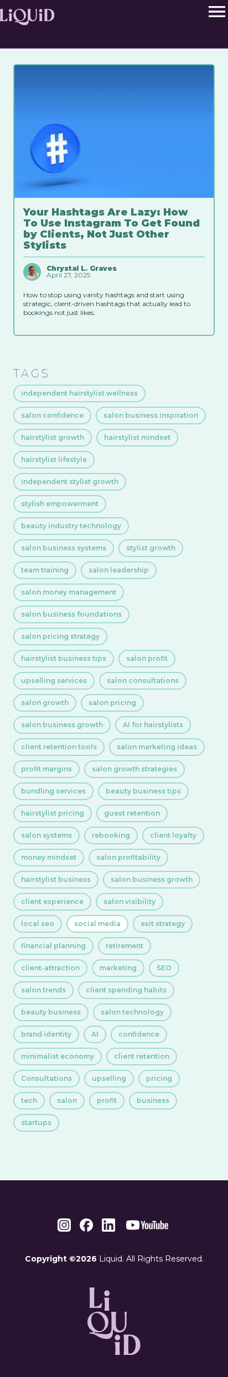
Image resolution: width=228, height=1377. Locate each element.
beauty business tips (143, 791)
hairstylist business (56, 879)
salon (67, 1100)
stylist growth (150, 548)
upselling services (54, 680)
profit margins (46, 769)
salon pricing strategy (60, 636)
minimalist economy (57, 1056)
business (153, 1100)
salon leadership (119, 570)
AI (95, 1034)
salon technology (132, 1012)
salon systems (46, 835)
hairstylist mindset (137, 437)
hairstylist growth (52, 437)
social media (97, 923)
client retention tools (59, 747)
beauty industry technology (71, 526)
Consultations (46, 1078)
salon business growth (62, 725)
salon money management (68, 592)
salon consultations (143, 680)
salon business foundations (71, 614)
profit (107, 1100)
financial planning (53, 946)
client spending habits (126, 990)
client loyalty (173, 835)
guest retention (132, 813)
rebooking (111, 835)
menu (217, 12)
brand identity (46, 1034)
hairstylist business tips (63, 658)
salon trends (43, 990)
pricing (159, 1078)
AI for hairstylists (153, 725)
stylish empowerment (60, 504)
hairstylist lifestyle (54, 459)
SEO (164, 968)
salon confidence (52, 415)
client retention (141, 1056)
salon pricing (112, 702)
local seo (37, 923)
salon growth (45, 702)
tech (29, 1100)
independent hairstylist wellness (79, 393)
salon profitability (128, 857)
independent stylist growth (69, 481)
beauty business (51, 1012)
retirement (124, 946)
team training (45, 570)
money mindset (48, 857)
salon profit (147, 658)
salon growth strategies (134, 769)
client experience (52, 901)
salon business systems (63, 548)
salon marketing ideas (157, 747)
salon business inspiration (150, 415)
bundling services (53, 791)
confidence (138, 1034)
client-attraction (50, 968)
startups (36, 1122)
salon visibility (129, 901)
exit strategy (163, 923)
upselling (109, 1078)
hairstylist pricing (52, 813)
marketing (118, 968)
